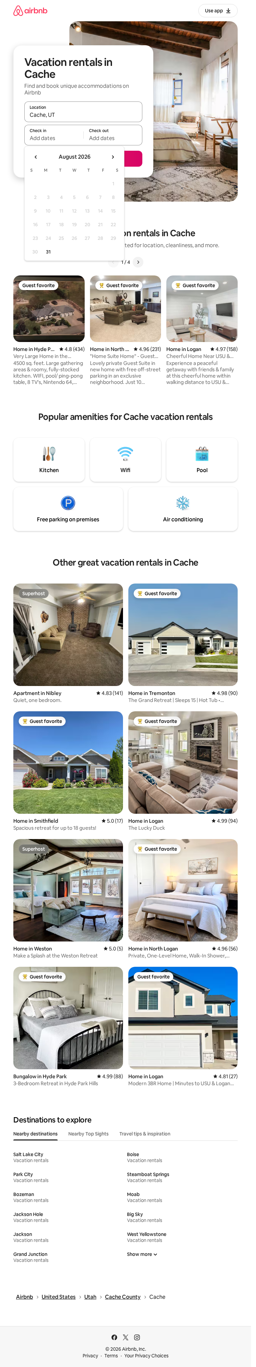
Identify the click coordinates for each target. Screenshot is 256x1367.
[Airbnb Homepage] (30, 10)
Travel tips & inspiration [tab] (144, 1134)
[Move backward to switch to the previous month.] (36, 157)
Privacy (90, 1356)
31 (48, 252)
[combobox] (83, 115)
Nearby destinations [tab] (35, 1134)
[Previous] (113, 262)
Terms (111, 1356)
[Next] (138, 262)
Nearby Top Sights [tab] (88, 1134)
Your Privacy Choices (146, 1356)
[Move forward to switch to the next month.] (113, 157)
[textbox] (54, 138)
